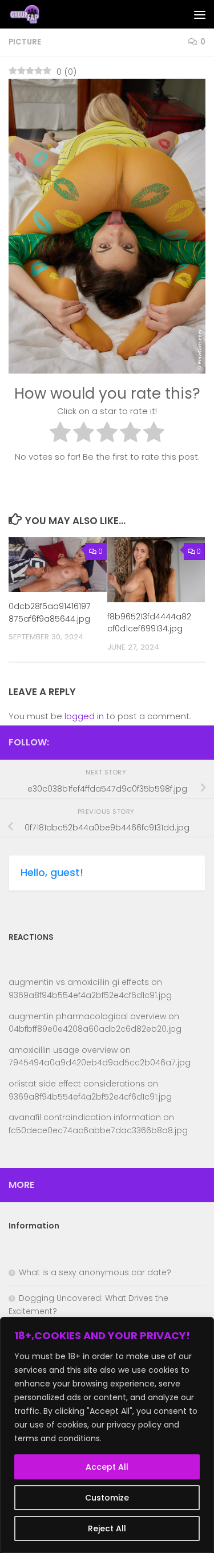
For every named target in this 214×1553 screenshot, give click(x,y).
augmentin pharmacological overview (87, 1016)
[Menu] (199, 14)
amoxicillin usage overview (63, 1050)
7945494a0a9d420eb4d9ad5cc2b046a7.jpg (100, 1062)
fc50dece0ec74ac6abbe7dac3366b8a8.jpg (98, 1130)
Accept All (107, 1467)
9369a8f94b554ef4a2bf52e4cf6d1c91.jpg (90, 995)
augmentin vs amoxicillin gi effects (79, 982)
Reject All (107, 1528)
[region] (107, 1435)
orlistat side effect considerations (77, 1083)
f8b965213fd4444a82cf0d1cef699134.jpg (149, 622)
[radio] (60, 434)
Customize (107, 1497)
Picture (25, 42)
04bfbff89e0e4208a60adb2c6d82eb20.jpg (95, 1029)
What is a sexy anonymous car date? (95, 1272)
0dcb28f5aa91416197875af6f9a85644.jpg (50, 612)
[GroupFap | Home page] (31, 14)
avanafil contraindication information (85, 1117)
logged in (84, 716)
